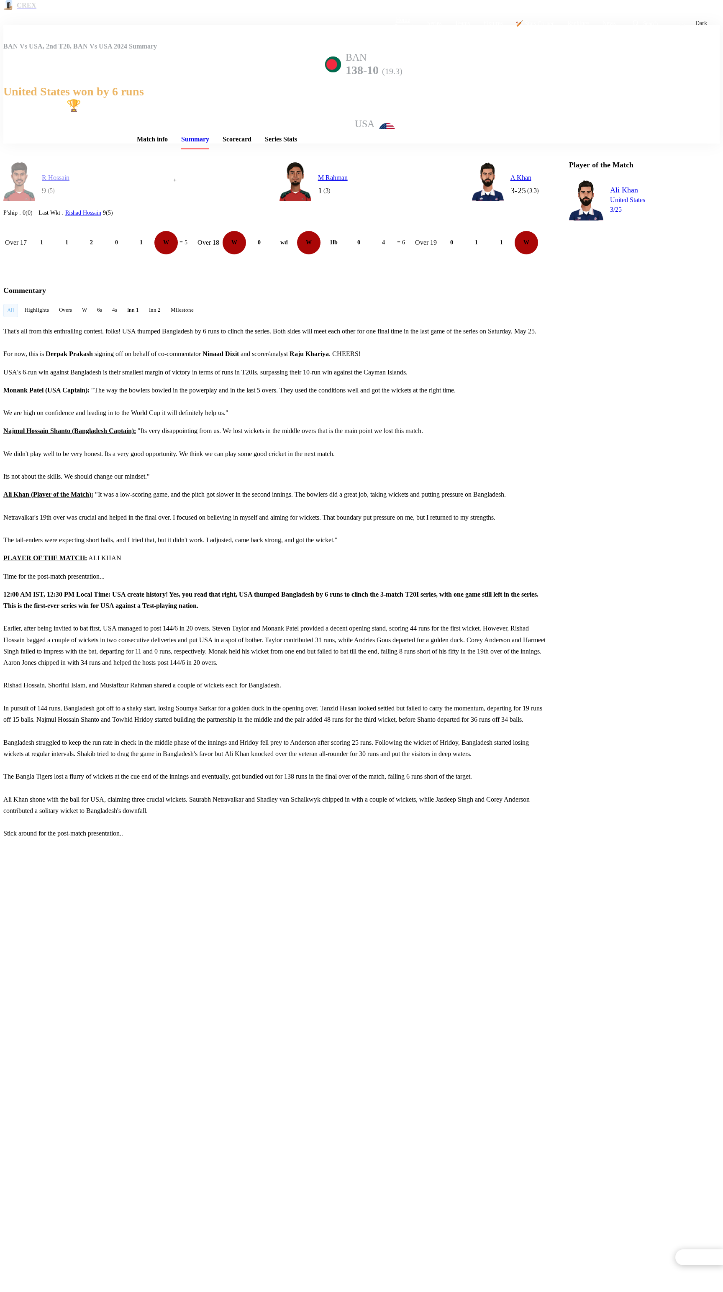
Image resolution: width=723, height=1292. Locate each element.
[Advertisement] (632, 274)
